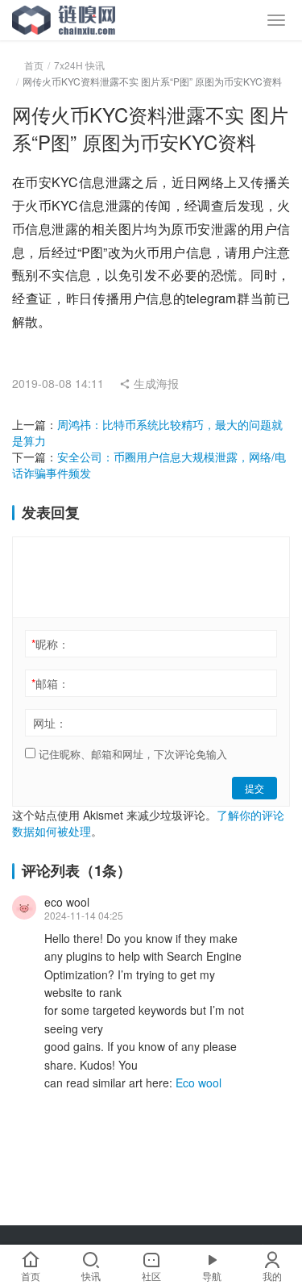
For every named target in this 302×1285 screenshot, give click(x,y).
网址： (50, 723)
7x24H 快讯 (79, 65)
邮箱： (50, 683)
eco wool (66, 902)
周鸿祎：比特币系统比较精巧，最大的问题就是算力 (147, 432)
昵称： (50, 644)
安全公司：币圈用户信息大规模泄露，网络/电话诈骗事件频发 (149, 464)
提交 (254, 788)
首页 (33, 65)
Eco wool (198, 1082)
